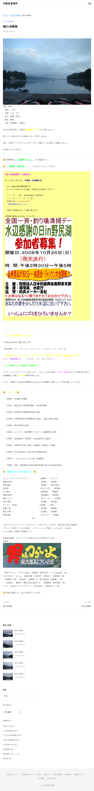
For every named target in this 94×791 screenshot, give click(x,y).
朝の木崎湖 (7, 606)
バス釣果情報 (8, 731)
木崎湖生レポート (10, 754)
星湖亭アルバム (79, 774)
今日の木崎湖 (15, 15)
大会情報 (6, 749)
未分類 (5, 758)
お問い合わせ (51, 778)
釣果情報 (68, 774)
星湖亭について (12, 774)
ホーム (5, 15)
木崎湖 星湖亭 (10, 3)
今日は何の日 (8, 745)
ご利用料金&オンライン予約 (31, 774)
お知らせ (6, 726)
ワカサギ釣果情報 (10, 735)
